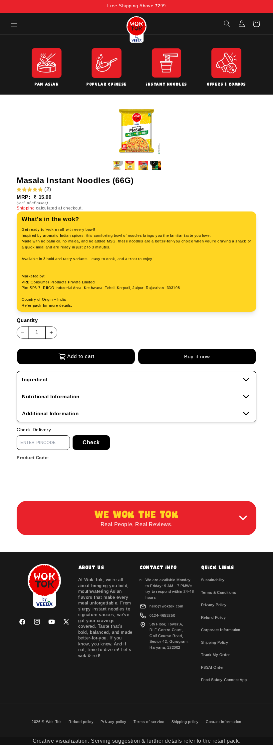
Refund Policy (213, 617)
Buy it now (197, 356)
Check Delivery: (35, 429)
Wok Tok (54, 722)
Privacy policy (114, 722)
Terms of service (149, 722)
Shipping (26, 208)
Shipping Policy (214, 642)
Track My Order (215, 655)
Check (91, 442)
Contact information (223, 722)
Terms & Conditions (218, 592)
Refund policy (81, 722)
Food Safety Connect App (224, 680)
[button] (14, 23)
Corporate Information (221, 630)
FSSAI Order (212, 667)
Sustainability (213, 580)
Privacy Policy (214, 605)
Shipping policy (185, 722)
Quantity (27, 320)
